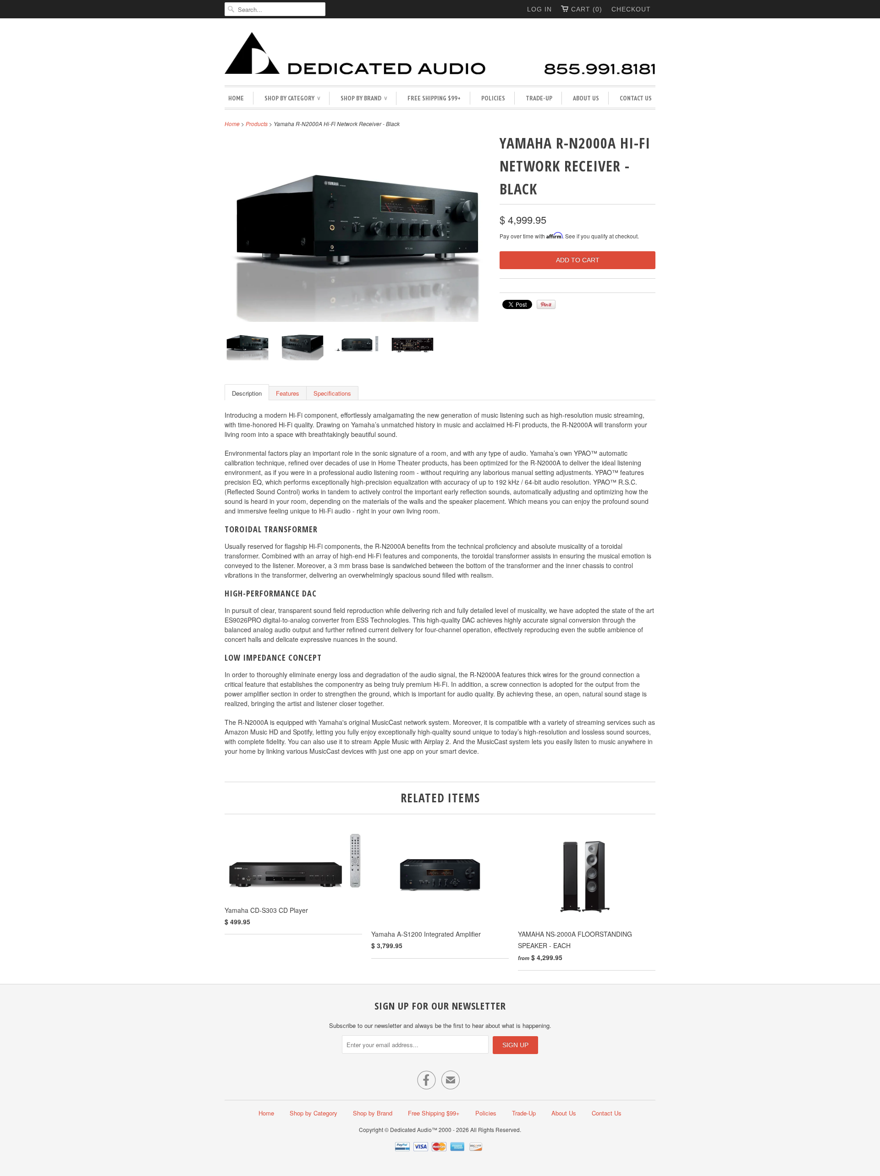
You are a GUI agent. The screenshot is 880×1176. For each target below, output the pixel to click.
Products (257, 123)
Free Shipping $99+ (434, 98)
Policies (493, 98)
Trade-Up (539, 98)
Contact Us (636, 98)
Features (287, 393)
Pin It (546, 304)
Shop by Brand (364, 98)
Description (247, 393)
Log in (539, 9)
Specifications (332, 393)
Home (236, 98)
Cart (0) (586, 9)
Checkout (631, 9)
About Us (586, 98)
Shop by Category (292, 98)
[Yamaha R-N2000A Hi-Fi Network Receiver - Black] (247, 346)
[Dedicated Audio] (440, 54)
